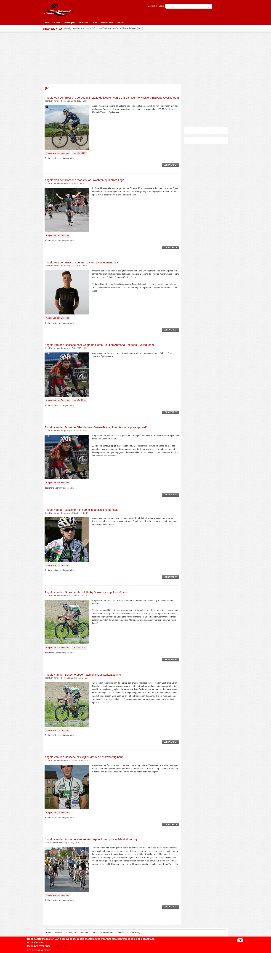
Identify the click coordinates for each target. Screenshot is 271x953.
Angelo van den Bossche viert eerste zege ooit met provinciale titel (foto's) (91, 839)
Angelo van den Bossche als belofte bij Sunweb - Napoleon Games (86, 592)
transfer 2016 (79, 400)
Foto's (94, 22)
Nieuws (57, 22)
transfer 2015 (79, 647)
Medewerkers (107, 22)
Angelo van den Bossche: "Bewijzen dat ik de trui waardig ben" (84, 757)
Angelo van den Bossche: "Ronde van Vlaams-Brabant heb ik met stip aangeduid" (96, 427)
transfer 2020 (79, 153)
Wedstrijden (69, 22)
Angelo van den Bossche (57, 153)
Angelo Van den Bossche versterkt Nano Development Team (82, 262)
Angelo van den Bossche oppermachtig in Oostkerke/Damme (83, 674)
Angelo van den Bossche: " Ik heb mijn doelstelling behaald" (82, 509)
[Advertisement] (112, 58)
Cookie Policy (134, 932)
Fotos (94, 932)
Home (47, 22)
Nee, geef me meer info (39, 950)
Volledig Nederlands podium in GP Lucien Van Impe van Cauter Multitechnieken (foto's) (103, 28)
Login (161, 6)
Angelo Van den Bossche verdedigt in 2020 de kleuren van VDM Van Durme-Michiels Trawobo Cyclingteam (112, 97)
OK (240, 940)
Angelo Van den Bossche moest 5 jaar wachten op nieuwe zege (84, 180)
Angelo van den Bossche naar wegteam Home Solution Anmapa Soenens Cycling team (99, 345)
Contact (151, 6)
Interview (83, 22)
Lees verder (171, 165)
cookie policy (59, 946)
